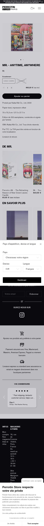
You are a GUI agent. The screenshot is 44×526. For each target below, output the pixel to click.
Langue (26, 263)
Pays (5, 252)
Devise (6, 263)
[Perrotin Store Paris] (9, 8)
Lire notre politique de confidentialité (14, 513)
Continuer (22, 280)
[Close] (43, 245)
